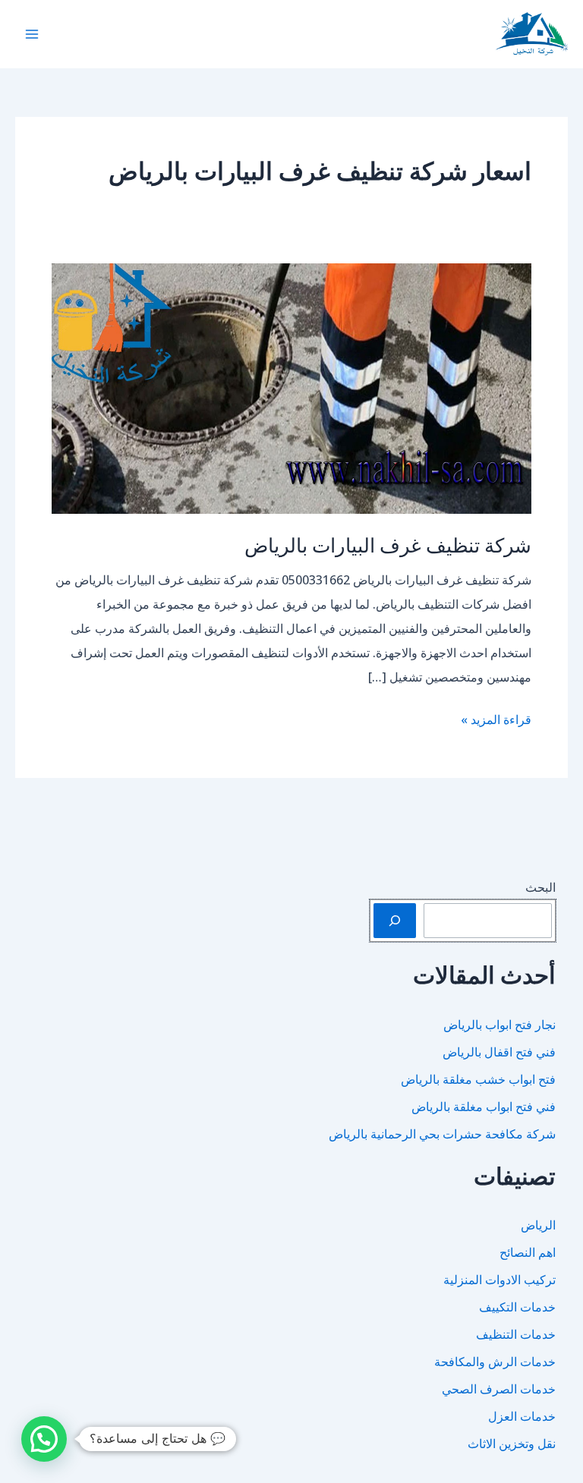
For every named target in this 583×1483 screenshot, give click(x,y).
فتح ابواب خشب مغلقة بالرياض (478, 1079)
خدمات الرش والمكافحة (495, 1361)
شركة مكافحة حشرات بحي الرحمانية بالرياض (442, 1134)
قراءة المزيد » (496, 721)
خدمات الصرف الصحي (499, 1389)
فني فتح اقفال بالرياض (499, 1052)
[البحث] (394, 920)
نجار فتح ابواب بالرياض (499, 1024)
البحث (540, 887)
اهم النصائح (527, 1252)
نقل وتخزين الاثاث (512, 1443)
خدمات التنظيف (516, 1334)
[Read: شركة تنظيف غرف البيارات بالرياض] (291, 387)
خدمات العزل (522, 1416)
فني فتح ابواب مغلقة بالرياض (483, 1106)
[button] (44, 1439)
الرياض (538, 1225)
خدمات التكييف (517, 1307)
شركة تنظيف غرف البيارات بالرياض (387, 544)
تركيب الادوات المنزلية (499, 1279)
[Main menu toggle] (32, 34)
